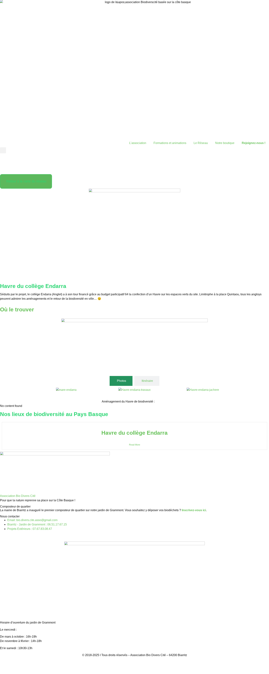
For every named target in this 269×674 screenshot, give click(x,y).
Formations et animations (170, 143)
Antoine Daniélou (152, 669)
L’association (137, 143)
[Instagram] (14, 168)
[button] (3, 150)
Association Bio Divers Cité (18, 495)
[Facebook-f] (4, 535)
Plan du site (152, 662)
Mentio (120, 662)
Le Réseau (201, 143)
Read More (134, 444)
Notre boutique (224, 143)
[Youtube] (24, 168)
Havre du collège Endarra (134, 433)
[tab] (121, 381)
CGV (138, 662)
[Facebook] (4, 168)
